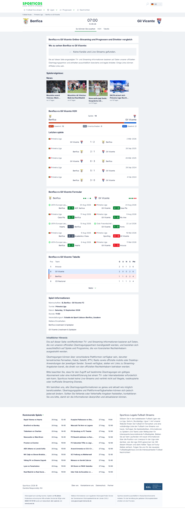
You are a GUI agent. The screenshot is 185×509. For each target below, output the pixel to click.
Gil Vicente (130, 119)
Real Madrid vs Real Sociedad (35, 472)
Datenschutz (101, 485)
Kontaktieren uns (87, 485)
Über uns (75, 485)
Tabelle (106, 29)
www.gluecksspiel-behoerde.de (81, 501)
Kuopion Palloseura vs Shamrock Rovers (83, 420)
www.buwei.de (29, 503)
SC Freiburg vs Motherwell (81, 454)
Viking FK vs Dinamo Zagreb (35, 460)
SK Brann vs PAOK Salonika (81, 466)
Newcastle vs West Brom (33, 437)
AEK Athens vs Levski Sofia (34, 449)
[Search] (147, 4)
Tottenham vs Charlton (32, 431)
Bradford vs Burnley (32, 425)
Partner (110, 485)
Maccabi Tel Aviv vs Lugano (82, 425)
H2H (99, 29)
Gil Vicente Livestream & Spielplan (62, 330)
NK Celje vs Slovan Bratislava (35, 454)
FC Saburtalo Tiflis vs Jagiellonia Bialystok (83, 443)
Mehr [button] (91, 288)
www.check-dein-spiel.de (51, 501)
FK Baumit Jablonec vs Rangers (83, 437)
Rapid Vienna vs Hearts (33, 420)
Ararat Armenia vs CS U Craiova (83, 449)
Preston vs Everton (31, 443)
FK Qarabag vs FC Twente (81, 431)
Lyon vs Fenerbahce (31, 466)
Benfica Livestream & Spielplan (61, 325)
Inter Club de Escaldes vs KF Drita (83, 472)
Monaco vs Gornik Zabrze (81, 460)
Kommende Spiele (32, 415)
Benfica (52, 119)
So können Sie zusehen (85, 29)
